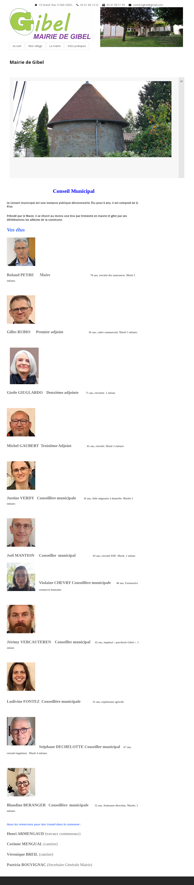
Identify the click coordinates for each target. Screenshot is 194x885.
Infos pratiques (77, 46)
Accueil (17, 46)
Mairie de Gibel (27, 62)
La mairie (55, 46)
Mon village (35, 46)
